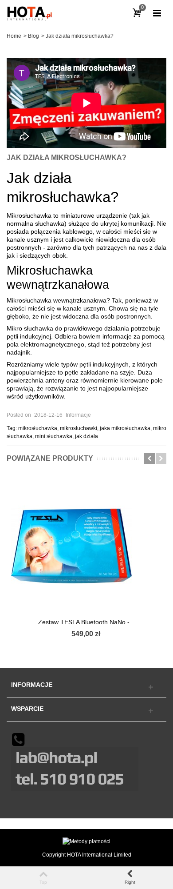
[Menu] (157, 13)
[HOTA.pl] (30, 13)
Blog (33, 36)
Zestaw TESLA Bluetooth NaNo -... (86, 622)
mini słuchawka (53, 436)
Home (14, 36)
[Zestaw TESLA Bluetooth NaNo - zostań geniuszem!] (86, 546)
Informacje (78, 415)
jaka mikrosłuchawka (125, 428)
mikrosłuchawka (37, 428)
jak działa (86, 436)
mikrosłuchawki (78, 428)
